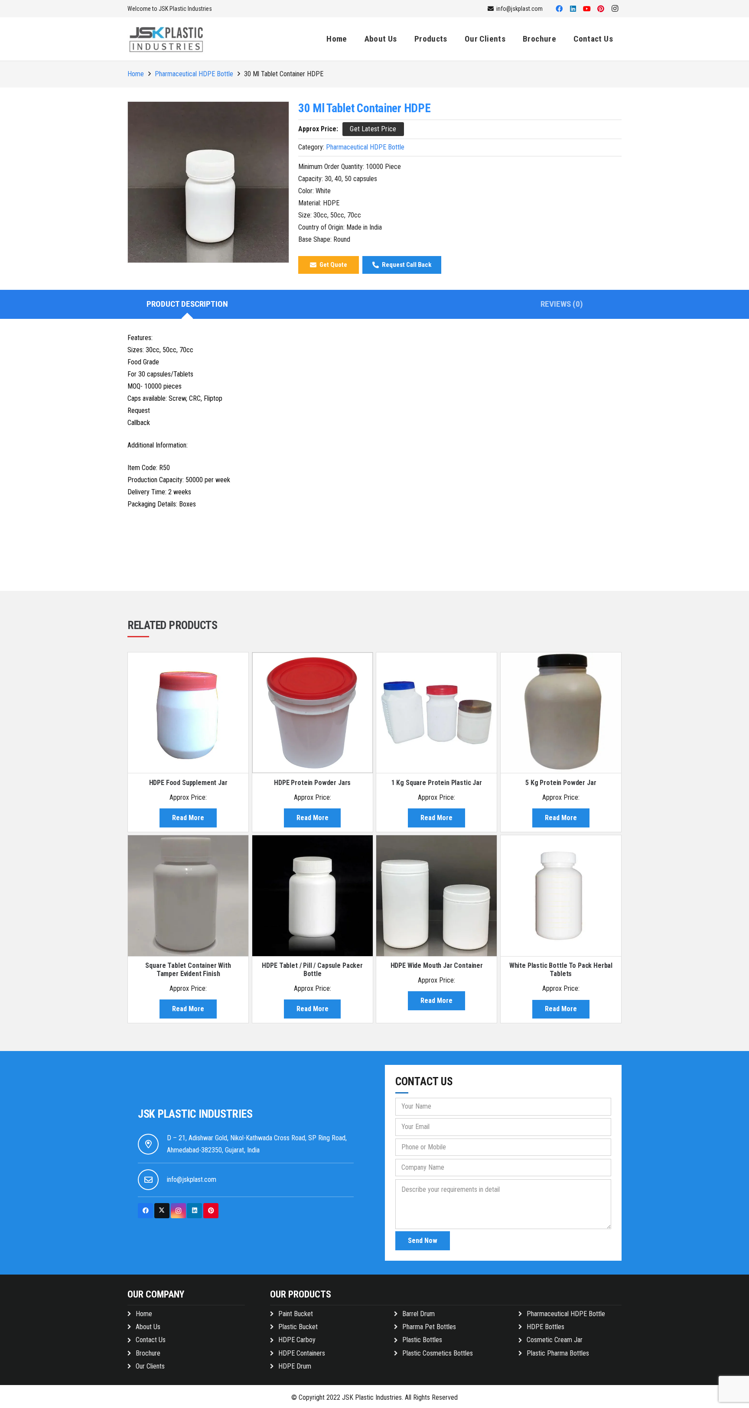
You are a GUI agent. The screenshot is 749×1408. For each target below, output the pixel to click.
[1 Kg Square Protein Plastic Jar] (436, 712)
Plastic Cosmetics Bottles (437, 1353)
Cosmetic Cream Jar (555, 1340)
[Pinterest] (601, 9)
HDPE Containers (301, 1353)
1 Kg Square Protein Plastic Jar (436, 783)
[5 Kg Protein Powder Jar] (561, 712)
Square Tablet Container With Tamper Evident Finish (188, 969)
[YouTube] (587, 9)
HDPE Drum (294, 1366)
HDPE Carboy (297, 1340)
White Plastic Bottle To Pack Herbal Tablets (560, 969)
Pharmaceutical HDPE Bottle (194, 74)
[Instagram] (615, 9)
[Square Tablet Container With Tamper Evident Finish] (188, 895)
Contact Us (151, 1340)
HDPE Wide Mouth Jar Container (437, 965)
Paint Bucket (295, 1314)
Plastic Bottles (422, 1340)
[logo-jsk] (166, 39)
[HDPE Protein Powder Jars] (312, 712)
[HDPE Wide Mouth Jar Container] (436, 895)
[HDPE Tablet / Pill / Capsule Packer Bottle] (312, 895)
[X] (161, 1210)
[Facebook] (559, 9)
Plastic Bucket (298, 1327)
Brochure (148, 1353)
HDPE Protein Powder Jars (312, 783)
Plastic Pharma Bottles (558, 1353)
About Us (148, 1327)
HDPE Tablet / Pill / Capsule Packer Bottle (312, 969)
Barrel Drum (418, 1314)
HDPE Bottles (545, 1327)
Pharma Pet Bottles (429, 1327)
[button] (452, 39)
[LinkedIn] (573, 9)
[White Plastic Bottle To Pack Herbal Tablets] (561, 895)
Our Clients (150, 1366)
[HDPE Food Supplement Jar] (188, 712)
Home (135, 74)
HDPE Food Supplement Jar (188, 783)
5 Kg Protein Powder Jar (560, 783)
